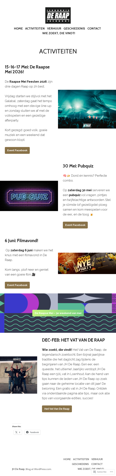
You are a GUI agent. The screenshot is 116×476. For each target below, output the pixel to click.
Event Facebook (17, 150)
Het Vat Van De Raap (56, 408)
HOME (18, 28)
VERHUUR (54, 28)
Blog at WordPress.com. (39, 469)
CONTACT (94, 28)
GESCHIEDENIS (74, 28)
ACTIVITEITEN (35, 28)
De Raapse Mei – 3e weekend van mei (58, 313)
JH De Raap (18, 469)
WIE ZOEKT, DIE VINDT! (58, 33)
